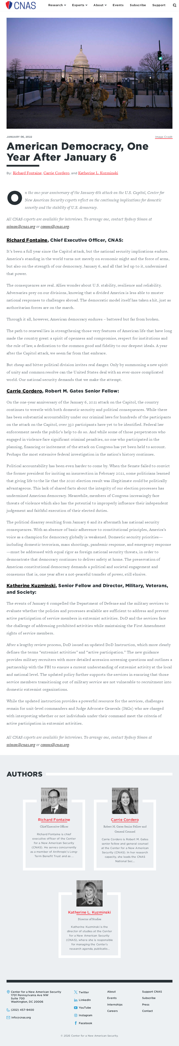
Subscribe (149, 998)
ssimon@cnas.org (21, 226)
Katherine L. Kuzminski (98, 173)
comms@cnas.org (55, 226)
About (111, 991)
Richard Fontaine (27, 173)
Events (112, 998)
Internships (114, 1004)
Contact (147, 1011)
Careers (112, 1011)
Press (145, 1004)
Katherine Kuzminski (31, 585)
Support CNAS (152, 991)
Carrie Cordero (56, 173)
